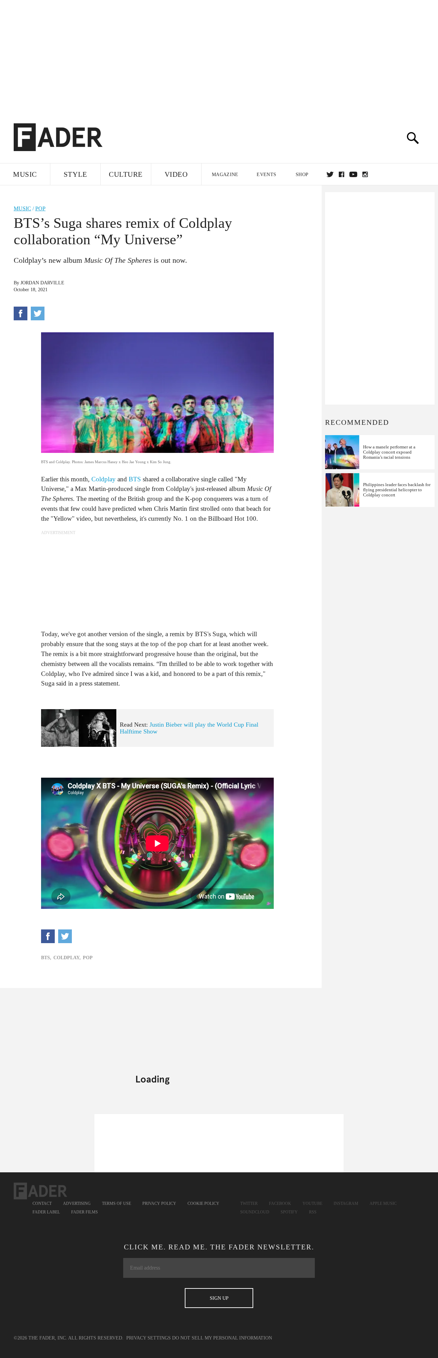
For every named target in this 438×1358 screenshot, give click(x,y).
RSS (313, 1212)
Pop (40, 208)
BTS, (46, 957)
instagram (365, 174)
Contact (42, 1203)
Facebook (280, 1203)
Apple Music (383, 1203)
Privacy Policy (159, 1203)
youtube (353, 174)
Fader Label (46, 1212)
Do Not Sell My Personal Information (222, 1338)
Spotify (289, 1212)
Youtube (312, 1203)
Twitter (330, 174)
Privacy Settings (148, 1338)
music (22, 208)
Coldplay (103, 479)
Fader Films (84, 1212)
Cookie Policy (203, 1203)
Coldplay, (67, 957)
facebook (341, 174)
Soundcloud (254, 1212)
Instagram (346, 1203)
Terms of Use (116, 1203)
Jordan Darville (42, 282)
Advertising (77, 1203)
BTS (135, 479)
